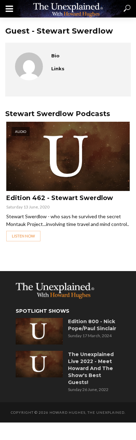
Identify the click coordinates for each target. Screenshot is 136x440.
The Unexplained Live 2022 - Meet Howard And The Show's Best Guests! (91, 368)
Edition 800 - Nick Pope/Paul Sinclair (92, 325)
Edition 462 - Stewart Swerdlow (59, 198)
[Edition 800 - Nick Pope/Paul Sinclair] (39, 331)
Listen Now (23, 236)
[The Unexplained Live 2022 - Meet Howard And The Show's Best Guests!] (39, 364)
